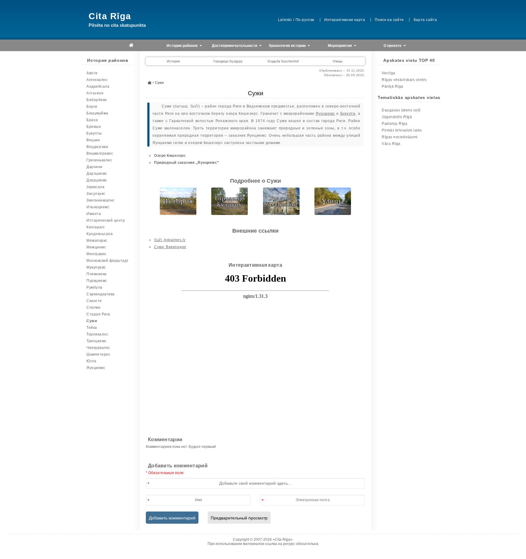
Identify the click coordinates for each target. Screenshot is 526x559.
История (173, 61)
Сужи (91, 321)
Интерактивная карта (344, 20)
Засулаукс (95, 194)
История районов (182, 46)
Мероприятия (340, 46)
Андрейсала (97, 86)
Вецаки (93, 140)
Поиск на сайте (389, 20)
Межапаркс (96, 240)
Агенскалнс (96, 80)
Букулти (348, 113)
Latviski (285, 20)
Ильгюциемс (97, 207)
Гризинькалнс (99, 160)
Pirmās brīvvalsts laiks (402, 130)
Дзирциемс (96, 180)
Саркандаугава (100, 294)
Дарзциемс (96, 173)
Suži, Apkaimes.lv (170, 240)
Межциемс (96, 247)
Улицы (337, 61)
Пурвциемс (96, 281)
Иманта (93, 214)
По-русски (305, 20)
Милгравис (96, 254)
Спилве (93, 307)
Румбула (94, 287)
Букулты (94, 133)
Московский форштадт (107, 260)
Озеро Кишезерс (170, 155)
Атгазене (94, 93)
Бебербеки (96, 100)
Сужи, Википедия (170, 247)
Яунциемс (95, 368)
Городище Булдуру (228, 61)
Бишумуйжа (97, 113)
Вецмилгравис (99, 153)
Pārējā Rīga (392, 86)
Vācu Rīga (391, 144)
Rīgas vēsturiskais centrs (404, 80)
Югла (91, 361)
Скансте (94, 301)
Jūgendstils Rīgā (397, 117)
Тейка (91, 327)
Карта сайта (425, 20)
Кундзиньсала (99, 234)
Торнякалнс (97, 334)
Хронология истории (288, 46)
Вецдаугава (97, 147)
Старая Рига (98, 314)
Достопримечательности (235, 46)
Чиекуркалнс (98, 348)
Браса (92, 120)
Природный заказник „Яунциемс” (186, 162)
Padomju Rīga (394, 123)
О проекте (393, 46)
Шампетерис (98, 354)
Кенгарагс (95, 227)
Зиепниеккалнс (100, 200)
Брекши (93, 127)
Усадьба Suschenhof (283, 61)
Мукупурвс (96, 267)
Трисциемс (96, 341)
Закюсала (95, 187)
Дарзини (94, 167)
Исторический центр (105, 220)
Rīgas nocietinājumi (400, 137)
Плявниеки (96, 274)
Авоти (92, 73)
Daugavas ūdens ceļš (401, 110)
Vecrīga (388, 73)
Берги (91, 106)
